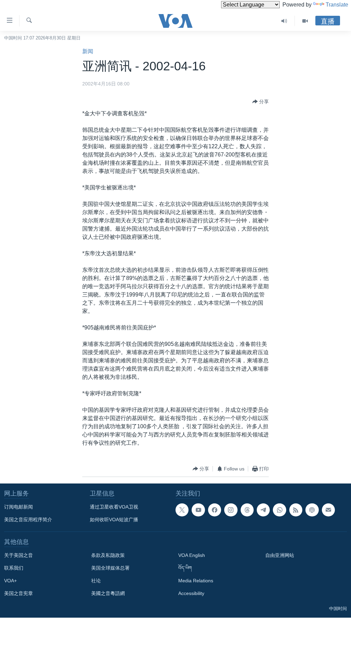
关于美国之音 (18, 555)
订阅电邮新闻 (18, 507)
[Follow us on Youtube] (198, 509)
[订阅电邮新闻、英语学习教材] (328, 509)
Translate (337, 5)
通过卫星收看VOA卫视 (114, 507)
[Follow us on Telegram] (263, 509)
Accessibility (191, 593)
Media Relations (195, 580)
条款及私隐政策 (108, 555)
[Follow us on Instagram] (230, 509)
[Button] (260, 101)
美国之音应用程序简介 (28, 519)
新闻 (87, 51)
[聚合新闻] (295, 509)
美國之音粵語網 (108, 593)
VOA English (191, 555)
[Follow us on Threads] (247, 509)
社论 (96, 580)
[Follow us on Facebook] (214, 509)
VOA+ (10, 580)
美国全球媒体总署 (110, 568)
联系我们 (13, 568)
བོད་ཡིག (185, 568)
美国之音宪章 (18, 593)
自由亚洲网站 (279, 555)
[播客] (311, 509)
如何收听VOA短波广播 (114, 519)
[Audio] (284, 21)
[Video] (305, 21)
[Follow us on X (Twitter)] (182, 509)
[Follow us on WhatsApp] (279, 509)
